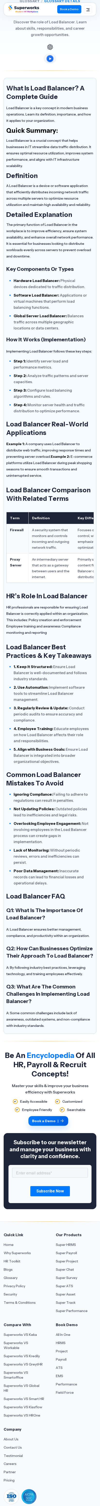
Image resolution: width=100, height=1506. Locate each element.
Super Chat (65, 1269)
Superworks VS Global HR (21, 1388)
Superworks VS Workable (16, 1345)
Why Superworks (17, 1253)
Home (9, 1244)
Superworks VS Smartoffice (16, 1375)
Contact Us (13, 1447)
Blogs (8, 1269)
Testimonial (13, 1455)
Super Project (67, 1261)
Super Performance (72, 1311)
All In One (63, 1334)
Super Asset (65, 1294)
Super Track (65, 1302)
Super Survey (66, 1278)
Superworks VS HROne (22, 1415)
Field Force (65, 1392)
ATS (59, 1367)
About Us (11, 1439)
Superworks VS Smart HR (24, 1399)
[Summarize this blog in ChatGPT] (50, 47)
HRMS (61, 1343)
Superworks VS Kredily (22, 1356)
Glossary (10, 1278)
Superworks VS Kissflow (23, 1407)
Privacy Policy (14, 1286)
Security (10, 1294)
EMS (59, 1376)
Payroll (61, 1359)
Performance (66, 1384)
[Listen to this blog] (50, 58)
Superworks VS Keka (20, 1334)
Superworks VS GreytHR (23, 1364)
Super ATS (64, 1286)
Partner (10, 1472)
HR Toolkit (12, 1261)
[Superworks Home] (23, 11)
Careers (10, 1464)
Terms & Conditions (20, 1302)
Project (62, 1351)
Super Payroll (66, 1253)
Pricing (9, 1480)
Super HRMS (66, 1244)
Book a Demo (69, 9)
